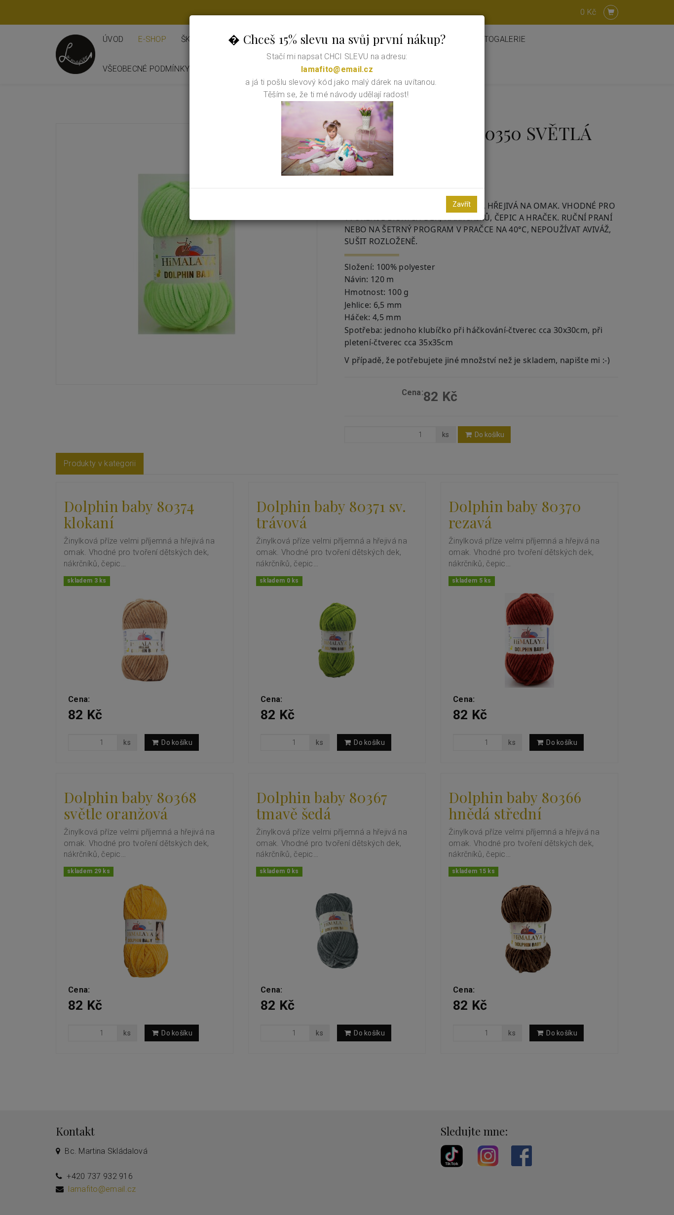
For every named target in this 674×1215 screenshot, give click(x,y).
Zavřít (461, 204)
